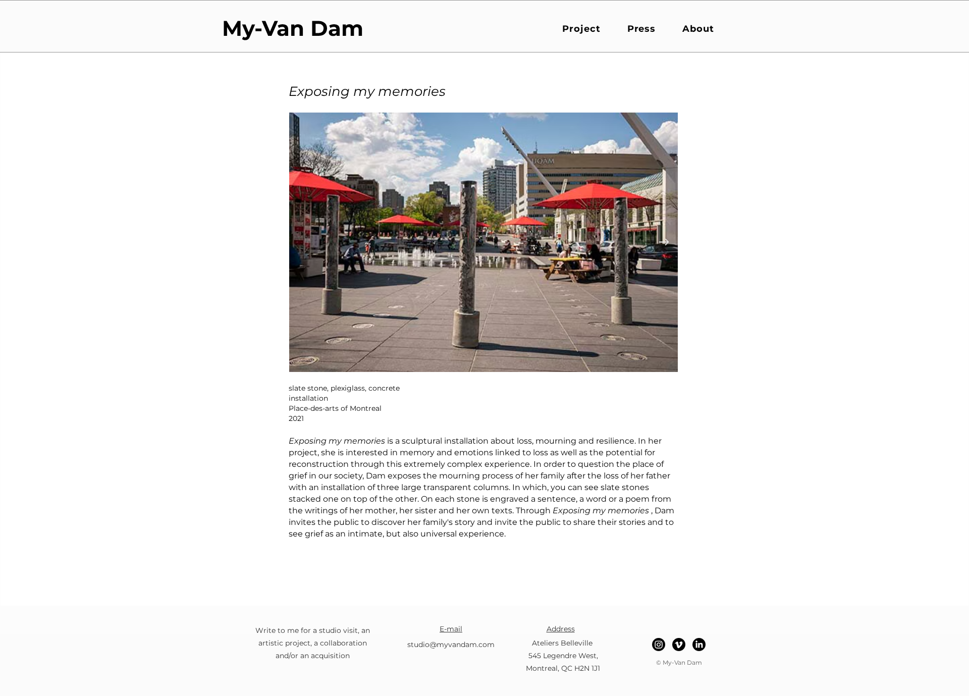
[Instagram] (658, 644)
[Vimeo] (678, 644)
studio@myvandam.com (451, 644)
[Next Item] (664, 242)
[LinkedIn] (699, 644)
